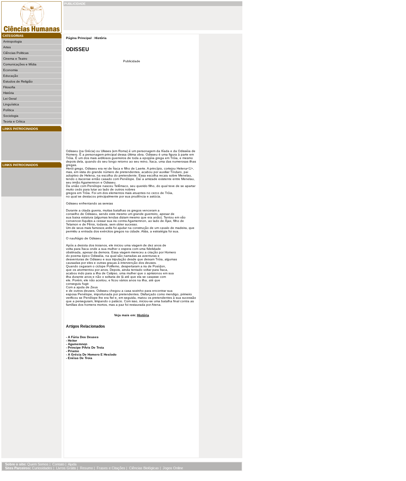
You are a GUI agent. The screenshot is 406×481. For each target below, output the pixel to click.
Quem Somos (38, 464)
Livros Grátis (66, 468)
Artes (7, 47)
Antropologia (12, 41)
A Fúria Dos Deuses (83, 337)
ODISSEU (77, 49)
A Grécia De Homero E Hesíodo (92, 354)
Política (8, 110)
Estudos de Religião (18, 81)
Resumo (86, 468)
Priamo (73, 351)
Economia (10, 70)
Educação (10, 75)
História (8, 93)
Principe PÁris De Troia (86, 347)
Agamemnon (77, 344)
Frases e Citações (111, 468)
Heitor (72, 340)
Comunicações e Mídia (19, 64)
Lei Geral (9, 98)
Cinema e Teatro (15, 58)
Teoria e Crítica (14, 121)
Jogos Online (173, 468)
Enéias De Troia (80, 358)
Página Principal (79, 38)
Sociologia (10, 115)
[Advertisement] (22, 146)
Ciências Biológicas (144, 468)
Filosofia (9, 87)
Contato (58, 464)
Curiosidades (42, 468)
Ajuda (72, 464)
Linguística (11, 104)
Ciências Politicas (16, 53)
